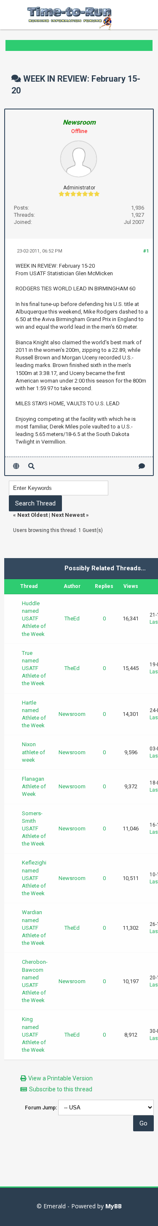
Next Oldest (32, 515)
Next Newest (68, 515)
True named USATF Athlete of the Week (34, 668)
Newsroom (72, 714)
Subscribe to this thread (60, 1089)
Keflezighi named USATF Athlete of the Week (34, 877)
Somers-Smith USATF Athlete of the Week (34, 828)
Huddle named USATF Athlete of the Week (34, 618)
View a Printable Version (60, 1078)
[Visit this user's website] (16, 466)
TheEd (72, 618)
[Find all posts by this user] (31, 466)
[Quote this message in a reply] (142, 466)
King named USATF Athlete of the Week (34, 1034)
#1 (146, 251)
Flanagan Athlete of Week (34, 786)
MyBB (113, 1206)
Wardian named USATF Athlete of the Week (34, 927)
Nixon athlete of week (33, 752)
